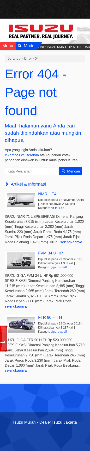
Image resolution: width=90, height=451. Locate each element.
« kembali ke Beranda (22, 155)
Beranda (13, 58)
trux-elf (59, 208)
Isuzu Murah (24, 422)
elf (52, 208)
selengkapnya (71, 242)
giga (53, 267)
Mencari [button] (73, 171)
